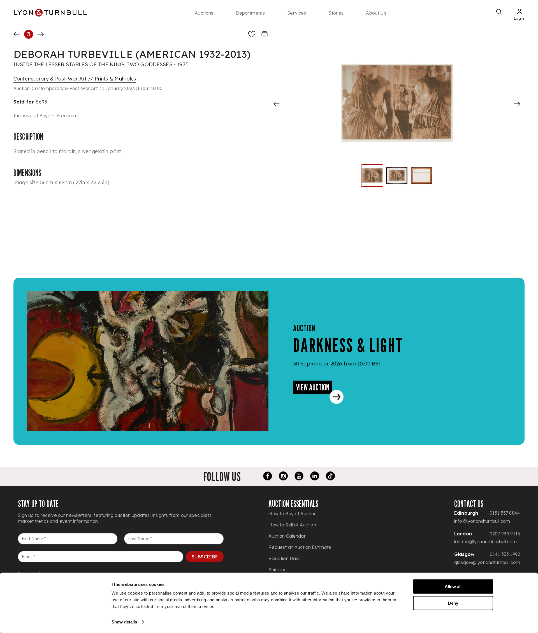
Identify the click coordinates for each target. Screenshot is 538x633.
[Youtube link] (298, 476)
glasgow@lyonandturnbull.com (487, 562)
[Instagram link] (283, 476)
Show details (124, 622)
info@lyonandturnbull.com (482, 521)
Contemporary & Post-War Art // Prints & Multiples (74, 78)
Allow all (453, 586)
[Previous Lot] (16, 34)
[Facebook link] (267, 476)
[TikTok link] (330, 476)
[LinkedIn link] (314, 476)
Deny (453, 602)
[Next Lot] (41, 34)
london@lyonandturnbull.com (485, 541)
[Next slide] (517, 103)
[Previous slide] (276, 103)
